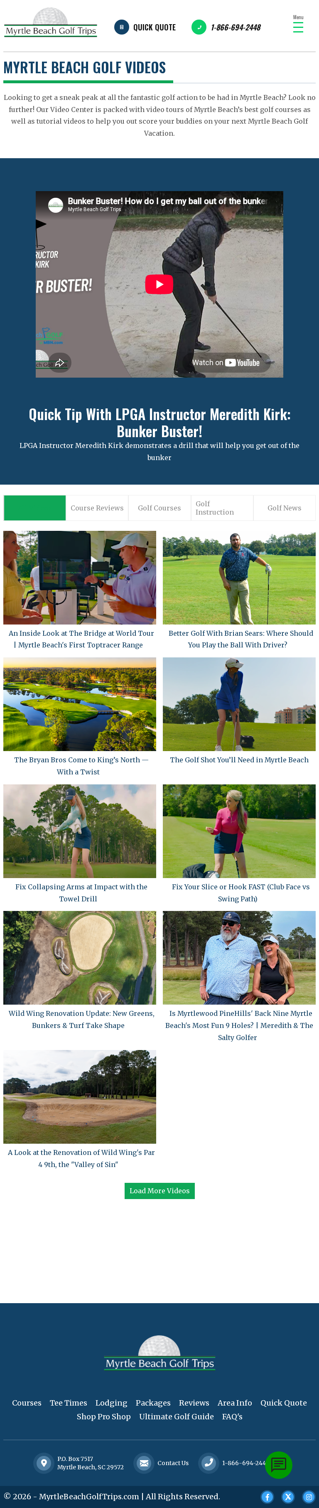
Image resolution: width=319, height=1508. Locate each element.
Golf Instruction (215, 508)
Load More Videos (160, 1191)
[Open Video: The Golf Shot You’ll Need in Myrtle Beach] (239, 704)
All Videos (35, 508)
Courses (27, 1403)
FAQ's (232, 1416)
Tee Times (68, 1403)
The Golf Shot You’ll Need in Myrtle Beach (239, 760)
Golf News (284, 508)
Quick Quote (154, 27)
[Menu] (298, 27)
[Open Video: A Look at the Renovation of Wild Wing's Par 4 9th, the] (79, 1097)
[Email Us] (144, 1463)
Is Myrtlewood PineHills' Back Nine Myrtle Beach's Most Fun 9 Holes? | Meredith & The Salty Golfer (239, 1025)
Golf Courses (159, 508)
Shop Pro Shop (104, 1416)
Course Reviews (97, 508)
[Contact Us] (44, 1463)
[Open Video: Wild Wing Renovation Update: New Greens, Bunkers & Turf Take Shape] (79, 958)
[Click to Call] (209, 1463)
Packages (153, 1403)
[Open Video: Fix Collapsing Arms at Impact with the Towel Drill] (79, 831)
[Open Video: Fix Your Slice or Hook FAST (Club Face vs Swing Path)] (239, 831)
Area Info (235, 1403)
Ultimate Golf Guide (176, 1416)
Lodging (112, 1403)
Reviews (194, 1403)
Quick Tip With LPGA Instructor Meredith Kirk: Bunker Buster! (160, 422)
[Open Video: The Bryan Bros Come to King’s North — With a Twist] (79, 704)
